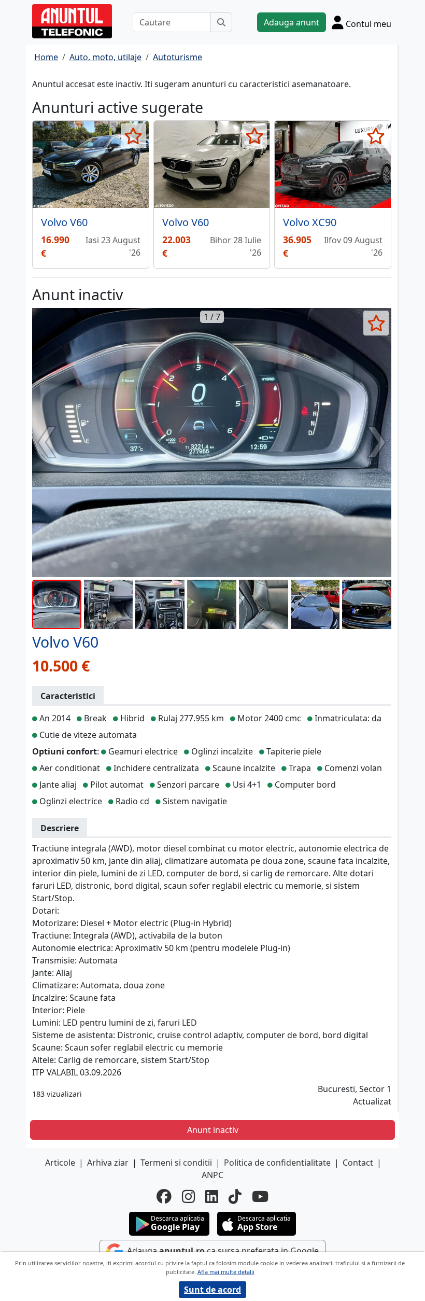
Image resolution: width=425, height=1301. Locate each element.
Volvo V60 (64, 222)
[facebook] (164, 1196)
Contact (358, 1162)
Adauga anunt (291, 22)
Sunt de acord (212, 1289)
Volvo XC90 (309, 222)
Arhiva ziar (108, 1162)
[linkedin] (211, 1196)
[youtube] (260, 1196)
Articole (60, 1162)
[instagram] (188, 1196)
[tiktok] (235, 1196)
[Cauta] (221, 22)
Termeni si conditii (176, 1162)
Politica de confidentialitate (277, 1162)
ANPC (212, 1175)
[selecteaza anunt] (133, 135)
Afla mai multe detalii (225, 1272)
